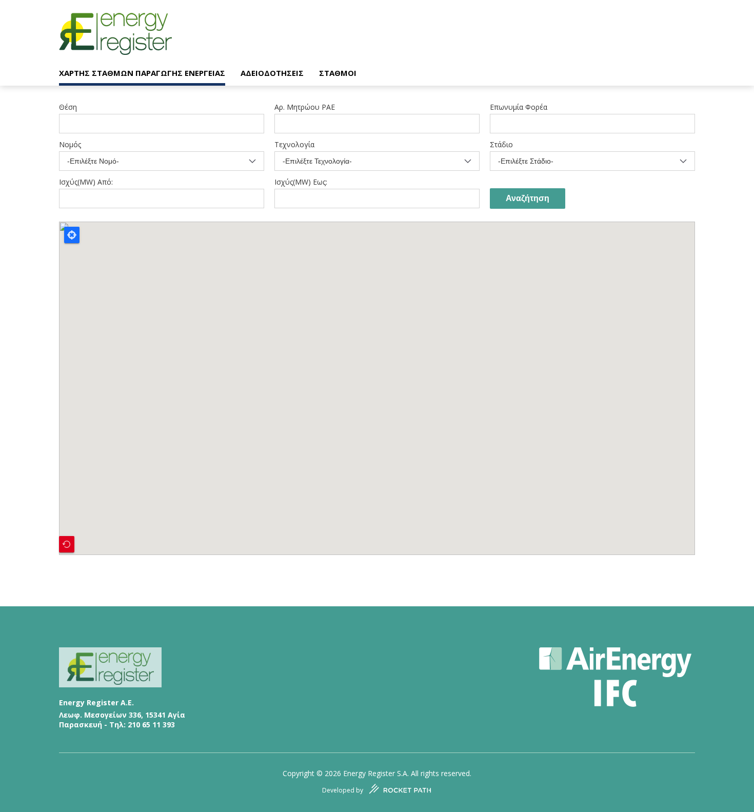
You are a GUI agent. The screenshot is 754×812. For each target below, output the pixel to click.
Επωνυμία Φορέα (518, 107)
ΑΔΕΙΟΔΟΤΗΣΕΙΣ (272, 73)
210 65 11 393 (151, 724)
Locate (72, 235)
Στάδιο (501, 145)
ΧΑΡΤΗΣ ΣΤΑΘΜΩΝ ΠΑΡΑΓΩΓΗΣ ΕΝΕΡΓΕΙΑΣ (142, 73)
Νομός (70, 145)
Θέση (68, 107)
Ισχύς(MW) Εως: (300, 182)
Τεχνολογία (294, 145)
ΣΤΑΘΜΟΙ (337, 73)
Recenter (66, 544)
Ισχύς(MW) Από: (86, 182)
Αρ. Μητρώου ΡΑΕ (304, 107)
